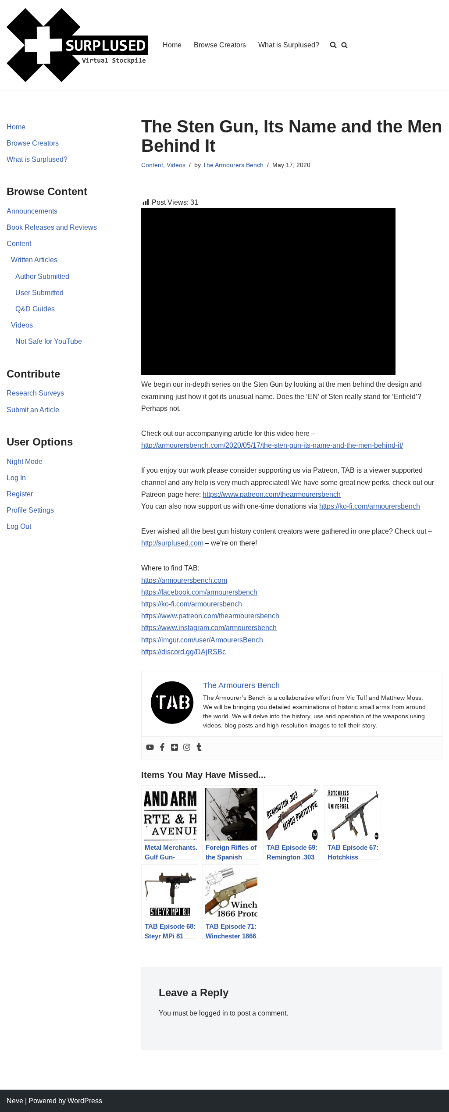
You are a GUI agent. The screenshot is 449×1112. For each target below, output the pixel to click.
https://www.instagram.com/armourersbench (209, 627)
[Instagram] (187, 747)
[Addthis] (174, 747)
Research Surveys (35, 393)
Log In (16, 477)
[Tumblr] (199, 747)
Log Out (19, 526)
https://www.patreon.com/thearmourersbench (272, 494)
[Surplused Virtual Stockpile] (77, 45)
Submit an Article (33, 409)
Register (20, 494)
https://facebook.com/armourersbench (199, 592)
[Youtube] (150, 747)
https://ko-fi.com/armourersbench (369, 506)
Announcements (32, 211)
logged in (213, 1013)
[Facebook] (162, 747)
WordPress (85, 1101)
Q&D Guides (35, 309)
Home (172, 45)
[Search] (344, 45)
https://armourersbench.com (184, 580)
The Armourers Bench (233, 164)
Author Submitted (42, 276)
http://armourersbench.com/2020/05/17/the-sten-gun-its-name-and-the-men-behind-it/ (272, 445)
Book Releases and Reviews (52, 227)
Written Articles (34, 260)
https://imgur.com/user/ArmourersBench (202, 640)
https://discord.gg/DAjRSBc (183, 652)
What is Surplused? (288, 45)
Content (19, 243)
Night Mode (25, 461)
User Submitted (39, 292)
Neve (15, 1101)
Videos (22, 325)
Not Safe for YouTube (48, 341)
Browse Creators (220, 45)
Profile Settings (30, 510)
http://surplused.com (172, 543)
